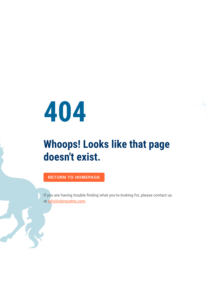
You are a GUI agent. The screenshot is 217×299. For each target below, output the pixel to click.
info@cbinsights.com (66, 201)
